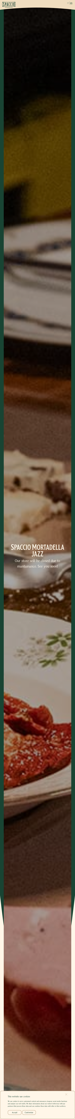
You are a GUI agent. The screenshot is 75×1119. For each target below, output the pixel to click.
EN (71, 3)
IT (68, 3)
